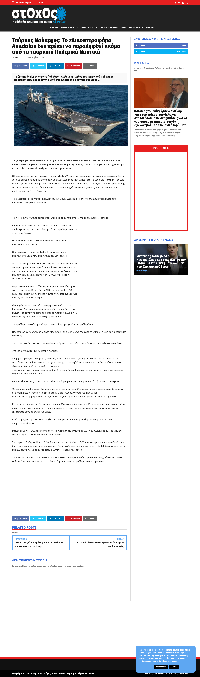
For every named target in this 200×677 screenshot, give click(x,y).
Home (148, 674)
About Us (159, 674)
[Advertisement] (102, 268)
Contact (184, 674)
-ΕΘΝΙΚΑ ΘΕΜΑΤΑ (69, 27)
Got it (174, 667)
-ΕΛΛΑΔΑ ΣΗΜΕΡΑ (109, 27)
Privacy (172, 674)
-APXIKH (53, 27)
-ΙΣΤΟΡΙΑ (149, 27)
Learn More (161, 667)
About (41, 2)
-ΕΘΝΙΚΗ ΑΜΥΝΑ (89, 27)
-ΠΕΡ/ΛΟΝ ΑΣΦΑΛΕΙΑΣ (132, 27)
